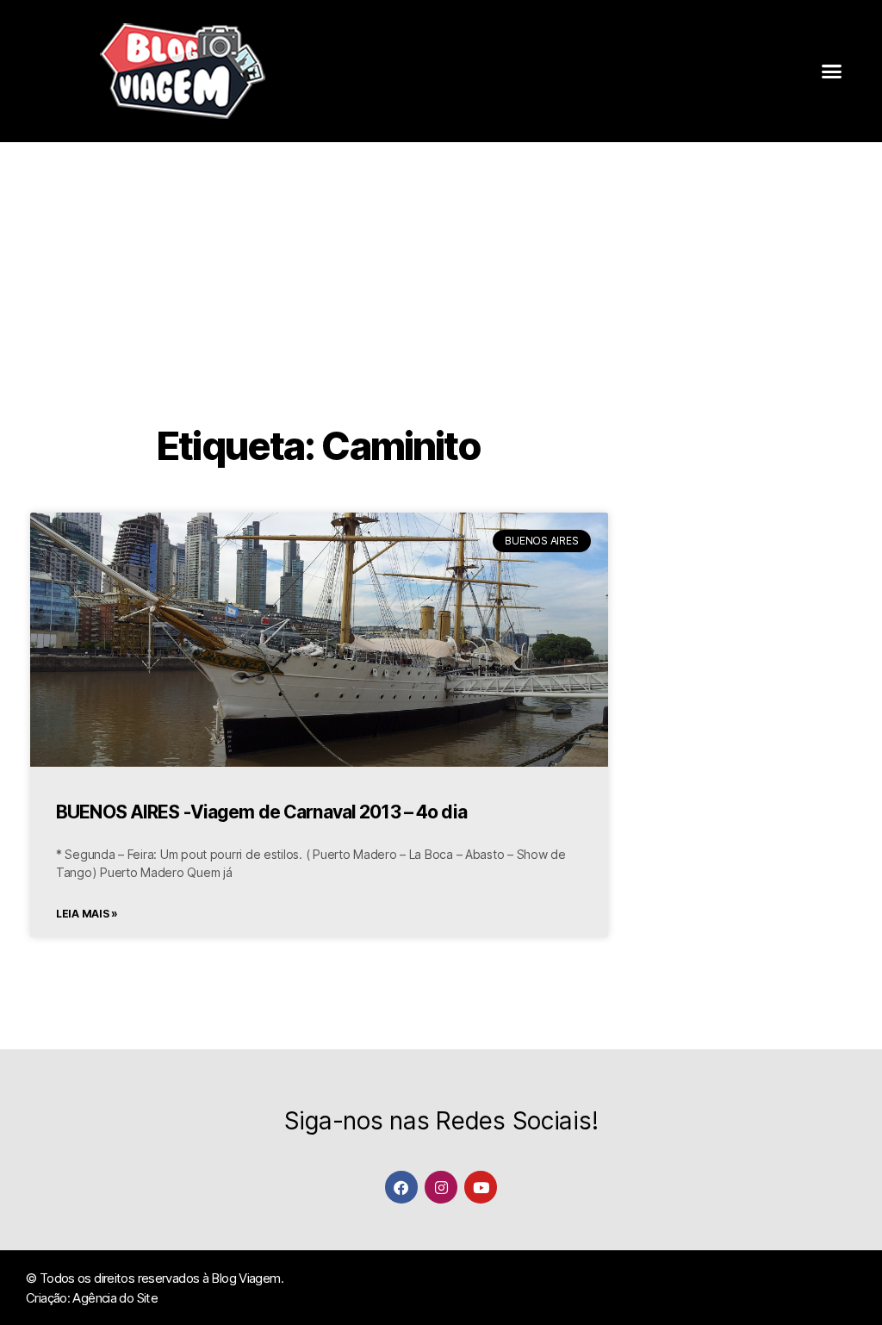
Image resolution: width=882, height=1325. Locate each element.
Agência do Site (115, 1298)
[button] (832, 71)
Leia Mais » (87, 913)
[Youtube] (480, 1187)
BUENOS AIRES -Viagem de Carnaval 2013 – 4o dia (261, 812)
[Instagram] (441, 1187)
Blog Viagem (245, 1278)
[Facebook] (401, 1187)
